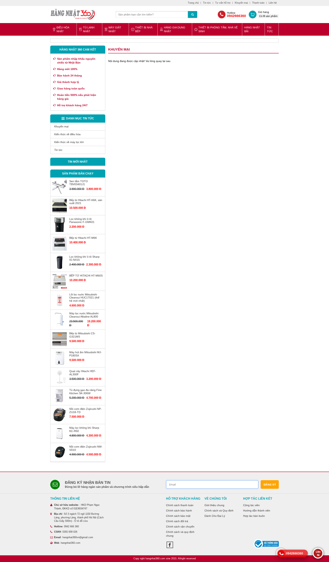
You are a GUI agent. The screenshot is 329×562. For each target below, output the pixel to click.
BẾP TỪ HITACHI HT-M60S (86, 275)
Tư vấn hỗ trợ (223, 2)
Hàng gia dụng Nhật (174, 29)
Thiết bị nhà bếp (144, 29)
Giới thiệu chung (214, 505)
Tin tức (207, 2)
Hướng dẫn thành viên (256, 510)
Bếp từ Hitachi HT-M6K (83, 237)
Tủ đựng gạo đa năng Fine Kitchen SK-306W (85, 391)
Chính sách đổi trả (177, 521)
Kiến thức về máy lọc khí (69, 142)
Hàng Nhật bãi (252, 29)
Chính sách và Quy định (218, 510)
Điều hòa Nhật (63, 29)
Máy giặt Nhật (115, 29)
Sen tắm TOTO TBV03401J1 (78, 183)
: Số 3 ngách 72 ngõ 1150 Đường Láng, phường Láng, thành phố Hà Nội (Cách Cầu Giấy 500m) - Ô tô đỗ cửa (79, 517)
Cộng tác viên (251, 505)
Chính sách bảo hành (179, 510)
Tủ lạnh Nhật (88, 29)
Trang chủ (193, 2)
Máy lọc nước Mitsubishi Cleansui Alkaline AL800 (83, 315)
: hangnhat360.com (67, 542)
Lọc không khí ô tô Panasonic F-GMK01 (81, 220)
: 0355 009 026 (65, 531)
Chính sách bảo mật (178, 515)
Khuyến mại (241, 2)
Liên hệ (273, 2)
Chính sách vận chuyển (180, 526)
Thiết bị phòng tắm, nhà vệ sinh (218, 29)
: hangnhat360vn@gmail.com (73, 537)
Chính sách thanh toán (179, 505)
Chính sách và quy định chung (180, 533)
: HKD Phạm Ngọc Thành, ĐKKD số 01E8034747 (77, 506)
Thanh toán (258, 2)
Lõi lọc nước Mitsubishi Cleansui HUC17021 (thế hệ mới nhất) (84, 297)
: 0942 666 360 (66, 526)
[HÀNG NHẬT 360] (72, 14)
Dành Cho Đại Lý (214, 515)
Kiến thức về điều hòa (67, 134)
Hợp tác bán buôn (254, 515)
